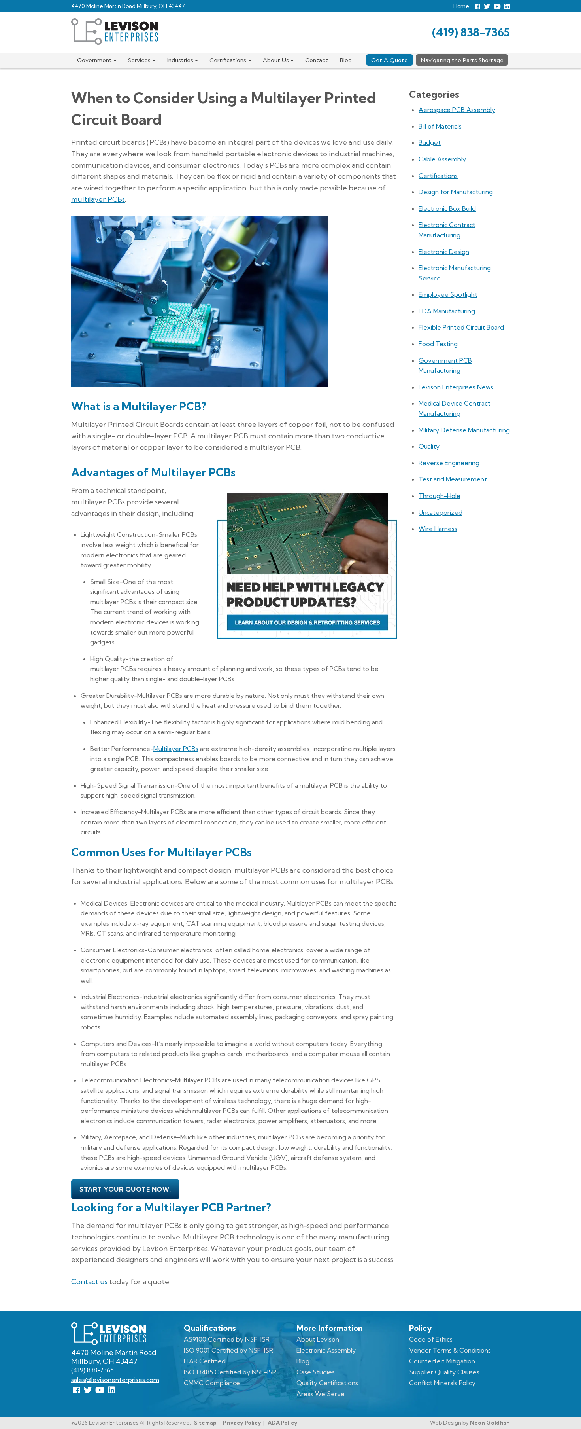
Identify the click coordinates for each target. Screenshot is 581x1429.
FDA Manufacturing (447, 311)
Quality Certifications (327, 1383)
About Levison (317, 1339)
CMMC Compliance (212, 1383)
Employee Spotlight (448, 294)
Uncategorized (440, 512)
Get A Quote (389, 60)
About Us (276, 60)
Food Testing (438, 344)
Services (139, 60)
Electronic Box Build (447, 208)
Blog (346, 60)
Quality (429, 446)
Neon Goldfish (490, 1423)
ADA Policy (283, 1423)
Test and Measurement (453, 479)
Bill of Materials (440, 126)
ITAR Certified (205, 1361)
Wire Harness (438, 529)
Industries (180, 60)
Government (94, 60)
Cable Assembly (442, 159)
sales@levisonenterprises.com (115, 1380)
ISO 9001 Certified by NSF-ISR (228, 1350)
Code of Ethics (431, 1339)
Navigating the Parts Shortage (462, 60)
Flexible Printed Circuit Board (461, 327)
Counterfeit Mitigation (442, 1361)
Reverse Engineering (449, 463)
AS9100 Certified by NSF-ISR (227, 1339)
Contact (316, 60)
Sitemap (205, 1423)
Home (461, 6)
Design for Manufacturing (456, 192)
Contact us (89, 1281)
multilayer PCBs (98, 199)
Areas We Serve (320, 1394)
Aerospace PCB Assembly (457, 110)
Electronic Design (444, 252)
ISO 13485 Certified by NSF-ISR (230, 1372)
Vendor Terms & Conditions (450, 1350)
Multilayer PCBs (175, 748)
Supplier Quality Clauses (444, 1372)
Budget (430, 142)
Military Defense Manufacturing (464, 430)
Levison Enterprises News (456, 387)
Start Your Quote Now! (125, 1189)
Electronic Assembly (326, 1350)
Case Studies (315, 1372)
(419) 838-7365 (471, 32)
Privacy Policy (242, 1423)
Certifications (227, 60)
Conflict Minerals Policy (442, 1383)
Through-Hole (439, 496)
